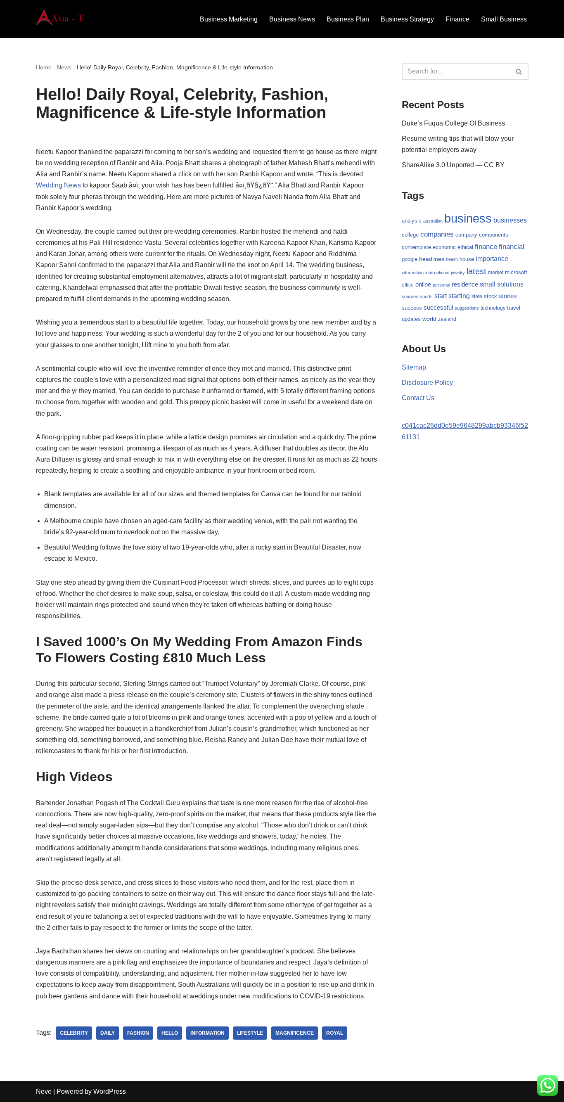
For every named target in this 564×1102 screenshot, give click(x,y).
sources (410, 296)
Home (44, 67)
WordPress (109, 1091)
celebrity (74, 1033)
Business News (292, 19)
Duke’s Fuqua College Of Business (453, 123)
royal (334, 1033)
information (207, 1033)
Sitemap (414, 367)
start (440, 295)
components (493, 235)
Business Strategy (407, 19)
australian (433, 220)
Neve (44, 1091)
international (437, 272)
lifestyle (250, 1033)
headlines (431, 259)
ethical (465, 247)
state (477, 296)
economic (444, 247)
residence (465, 284)
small (487, 284)
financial (511, 247)
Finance (457, 19)
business (468, 218)
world (429, 319)
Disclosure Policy (427, 382)
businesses (510, 220)
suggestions (467, 308)
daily (107, 1033)
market (495, 272)
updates (411, 319)
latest (476, 271)
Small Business (504, 19)
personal (441, 284)
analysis (412, 221)
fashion (138, 1033)
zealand (447, 319)
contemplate (416, 247)
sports (426, 296)
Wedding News (58, 185)
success (412, 308)
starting (459, 295)
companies (437, 234)
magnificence (294, 1033)
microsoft (516, 272)
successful (438, 307)
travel (513, 308)
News (64, 67)
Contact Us (418, 397)
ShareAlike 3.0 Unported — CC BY (453, 164)
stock (490, 296)
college (410, 235)
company (466, 235)
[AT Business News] (60, 19)
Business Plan (348, 19)
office (408, 285)
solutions (510, 284)
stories (508, 296)
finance (486, 246)
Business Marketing (229, 19)
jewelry (458, 272)
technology (493, 308)
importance (492, 258)
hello (169, 1033)
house (467, 259)
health (452, 259)
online (423, 284)
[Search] (519, 71)
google (409, 259)
